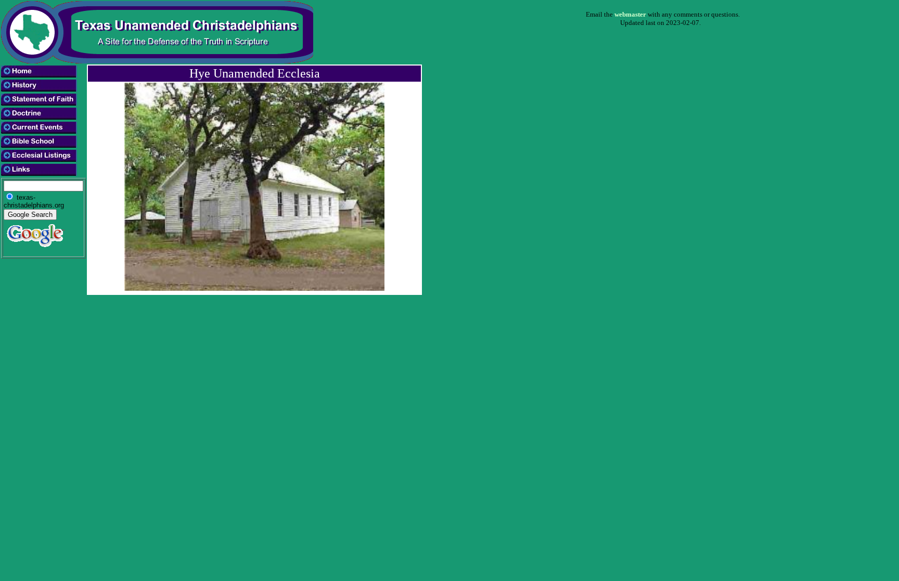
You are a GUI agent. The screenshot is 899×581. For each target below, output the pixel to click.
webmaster (630, 14)
